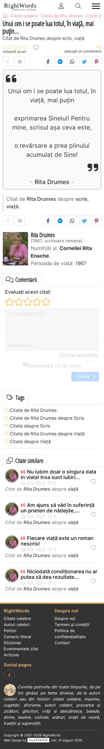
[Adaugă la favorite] (36, 47)
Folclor (10, 630)
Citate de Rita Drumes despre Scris (47, 418)
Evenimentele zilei (21, 648)
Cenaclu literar (18, 636)
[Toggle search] (78, 6)
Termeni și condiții (72, 624)
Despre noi (65, 618)
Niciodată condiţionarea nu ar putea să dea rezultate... (59, 574)
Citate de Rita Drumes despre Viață (47, 433)
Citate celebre (17, 618)
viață (73, 489)
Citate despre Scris (30, 426)
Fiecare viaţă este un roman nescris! (57, 541)
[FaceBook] (9, 674)
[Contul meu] (61, 6)
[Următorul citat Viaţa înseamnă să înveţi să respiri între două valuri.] (20, 62)
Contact (62, 642)
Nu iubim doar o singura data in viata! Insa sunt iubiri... (58, 474)
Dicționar (12, 642)
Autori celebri (17, 624)
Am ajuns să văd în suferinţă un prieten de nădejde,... (57, 508)
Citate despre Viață (30, 441)
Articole (11, 654)
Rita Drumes (52, 182)
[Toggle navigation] (94, 6)
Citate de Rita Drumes (33, 410)
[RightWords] (5, 15)
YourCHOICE (38, 740)
